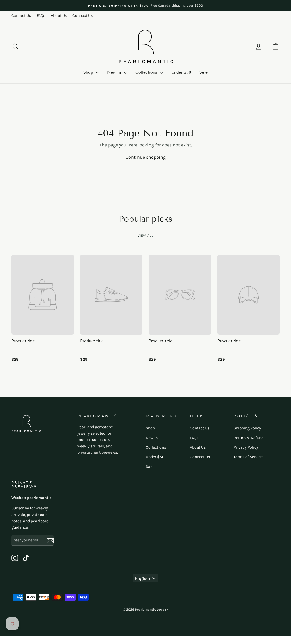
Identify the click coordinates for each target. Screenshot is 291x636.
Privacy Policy (246, 447)
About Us (59, 15)
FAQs (41, 15)
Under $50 (181, 72)
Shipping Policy (247, 428)
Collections (147, 72)
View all (145, 235)
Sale (203, 72)
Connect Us (82, 15)
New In (114, 72)
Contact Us (21, 15)
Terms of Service (248, 456)
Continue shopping (146, 157)
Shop (88, 72)
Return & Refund (249, 437)
